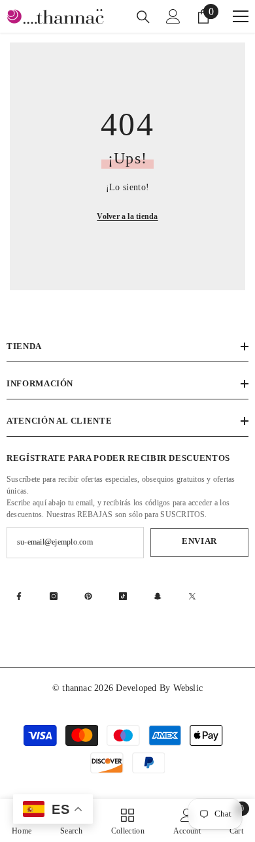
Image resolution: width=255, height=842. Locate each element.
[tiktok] (122, 596)
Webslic (188, 688)
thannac (78, 688)
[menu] (240, 16)
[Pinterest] (88, 596)
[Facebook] (19, 596)
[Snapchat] (157, 596)
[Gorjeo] (192, 596)
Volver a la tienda (127, 216)
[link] (187, 820)
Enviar (199, 541)
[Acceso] (173, 16)
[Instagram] (53, 596)
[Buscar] (143, 17)
